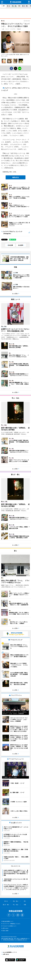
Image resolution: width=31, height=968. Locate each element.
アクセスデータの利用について (9, 926)
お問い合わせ (5, 928)
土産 (3, 29)
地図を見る (15, 177)
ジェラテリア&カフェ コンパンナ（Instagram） (12, 232)
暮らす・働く (25, 6)
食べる (8, 6)
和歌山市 (19, 29)
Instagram (18, 915)
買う (20, 6)
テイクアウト (13, 29)
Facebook (9, 915)
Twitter (13, 915)
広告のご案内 (5, 930)
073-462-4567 (5, 79)
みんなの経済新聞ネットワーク (15, 946)
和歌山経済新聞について (7, 921)
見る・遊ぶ (14, 6)
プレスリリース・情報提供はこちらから (11, 923)
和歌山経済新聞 (15, 2)
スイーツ (7, 29)
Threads (22, 915)
